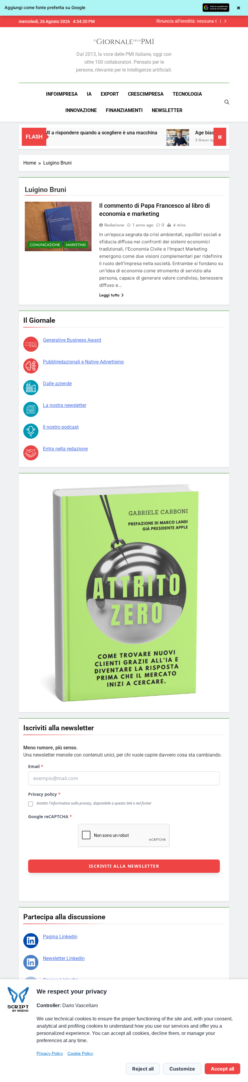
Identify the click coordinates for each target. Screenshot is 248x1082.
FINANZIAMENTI (124, 110)
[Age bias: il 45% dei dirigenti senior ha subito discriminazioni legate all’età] (163, 140)
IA (89, 94)
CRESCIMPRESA (146, 94)
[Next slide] (225, 21)
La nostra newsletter (64, 405)
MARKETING (76, 245)
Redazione (114, 225)
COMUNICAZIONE (45, 245)
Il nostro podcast (61, 427)
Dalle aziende (57, 383)
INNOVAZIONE (81, 110)
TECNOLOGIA (187, 94)
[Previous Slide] (216, 21)
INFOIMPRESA (62, 94)
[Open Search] (226, 102)
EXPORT (110, 94)
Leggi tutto (109, 295)
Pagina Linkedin (60, 937)
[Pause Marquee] (220, 137)
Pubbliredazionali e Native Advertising (83, 362)
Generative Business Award (72, 340)
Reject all (143, 1069)
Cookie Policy (80, 1053)
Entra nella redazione (65, 449)
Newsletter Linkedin (64, 958)
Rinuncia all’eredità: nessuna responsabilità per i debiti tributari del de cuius (173, 21)
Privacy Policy (50, 1053)
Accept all (222, 1069)
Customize (182, 1069)
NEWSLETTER (167, 110)
